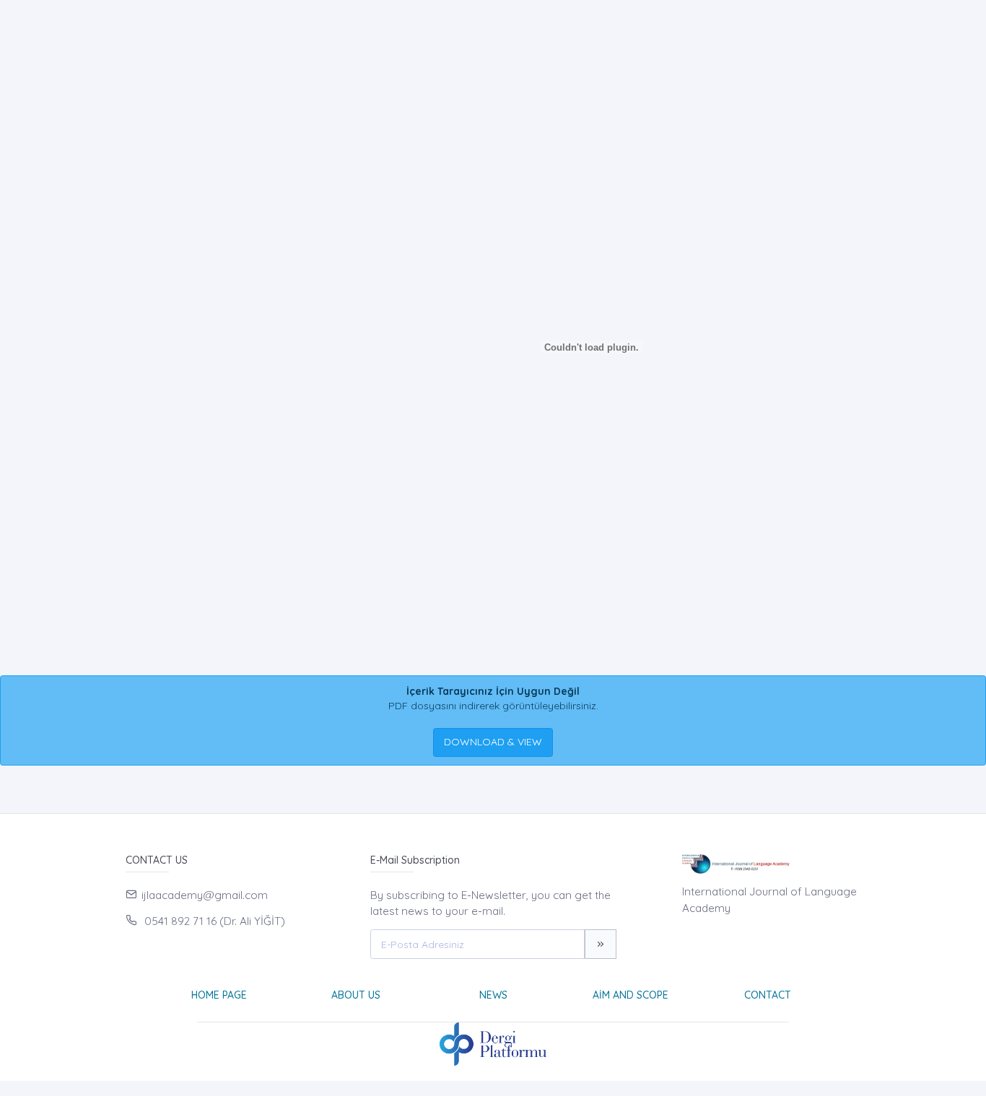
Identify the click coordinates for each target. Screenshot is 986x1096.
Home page (219, 994)
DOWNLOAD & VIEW (493, 741)
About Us (355, 994)
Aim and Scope (630, 994)
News (493, 994)
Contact (767, 994)
